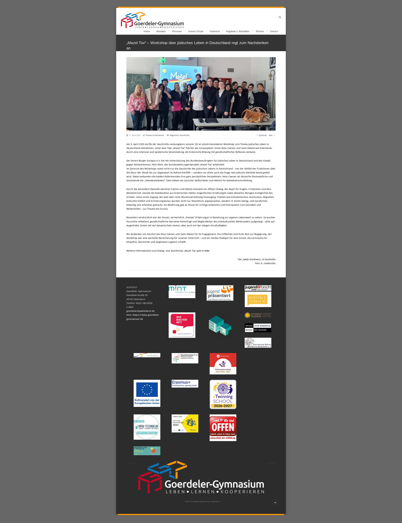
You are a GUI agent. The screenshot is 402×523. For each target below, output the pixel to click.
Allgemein (174, 135)
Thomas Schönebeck (155, 135)
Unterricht (215, 30)
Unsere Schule (195, 30)
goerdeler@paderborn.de (140, 310)
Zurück (262, 135)
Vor (270, 135)
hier (206, 250)
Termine (260, 30)
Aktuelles (161, 30)
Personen (177, 30)
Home (147, 30)
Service (274, 30)
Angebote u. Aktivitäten (237, 30)
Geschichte (185, 135)
